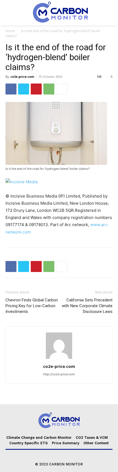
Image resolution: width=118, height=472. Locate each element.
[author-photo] (59, 358)
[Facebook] (10, 89)
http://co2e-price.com (59, 374)
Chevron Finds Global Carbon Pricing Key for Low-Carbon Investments (31, 306)
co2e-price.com (22, 76)
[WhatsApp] (48, 89)
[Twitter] (23, 89)
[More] (62, 89)
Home (10, 31)
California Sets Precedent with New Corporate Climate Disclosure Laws (87, 306)
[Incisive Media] (59, 181)
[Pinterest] (36, 89)
